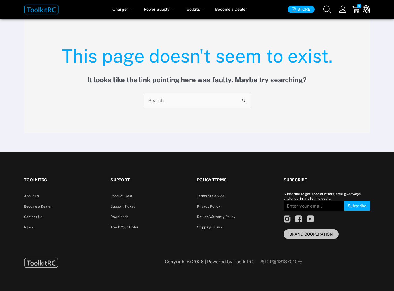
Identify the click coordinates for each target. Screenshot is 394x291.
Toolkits (192, 9)
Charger (120, 9)
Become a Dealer (231, 9)
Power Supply (157, 9)
